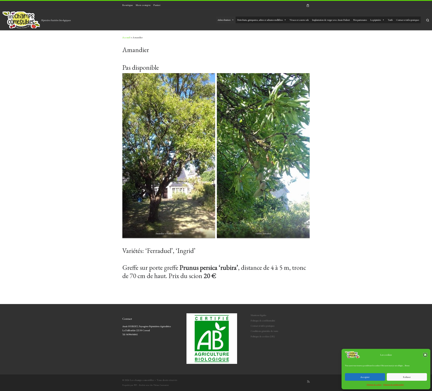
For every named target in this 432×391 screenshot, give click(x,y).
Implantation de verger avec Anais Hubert (331, 19)
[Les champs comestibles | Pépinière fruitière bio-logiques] (21, 19)
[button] (425, 354)
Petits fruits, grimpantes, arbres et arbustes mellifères (260, 19)
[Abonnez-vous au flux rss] (308, 381)
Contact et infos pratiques (407, 19)
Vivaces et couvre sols (299, 19)
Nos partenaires (360, 19)
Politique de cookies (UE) (263, 336)
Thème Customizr (161, 385)
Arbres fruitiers (224, 19)
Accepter (365, 377)
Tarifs (390, 19)
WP (135, 385)
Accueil (126, 37)
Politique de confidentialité (393, 384)
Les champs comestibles (142, 380)
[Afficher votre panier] (307, 5)
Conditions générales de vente (264, 331)
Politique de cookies (374, 384)
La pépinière (375, 19)
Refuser (407, 377)
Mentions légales (258, 315)
